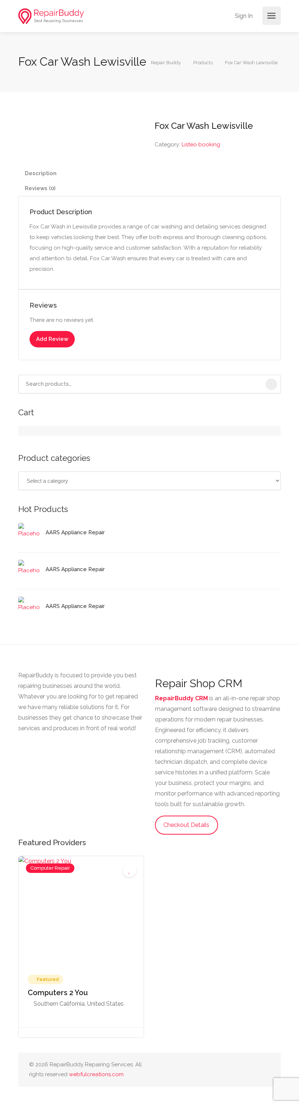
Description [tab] (41, 173)
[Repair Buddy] (51, 15)
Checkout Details (186, 824)
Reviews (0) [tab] (40, 188)
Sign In (243, 15)
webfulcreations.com (96, 1074)
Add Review (52, 339)
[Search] (271, 384)
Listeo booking (201, 144)
